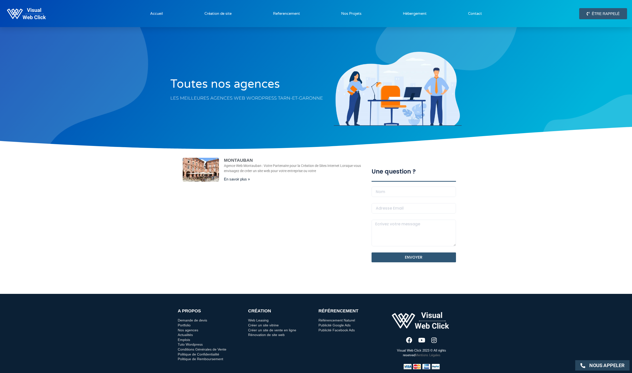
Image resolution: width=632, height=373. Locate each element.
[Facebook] (409, 340)
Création (259, 310)
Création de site (218, 13)
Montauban (238, 160)
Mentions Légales (427, 355)
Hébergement (415, 13)
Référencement (338, 310)
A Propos (189, 310)
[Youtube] (421, 340)
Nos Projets (351, 13)
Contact (475, 13)
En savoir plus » (237, 179)
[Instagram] (434, 340)
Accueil (156, 13)
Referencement (286, 13)
